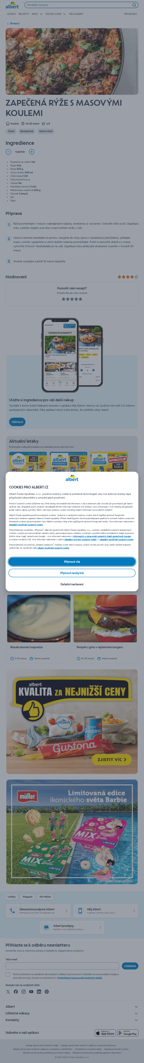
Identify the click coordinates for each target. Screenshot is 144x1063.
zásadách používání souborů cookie (26, 524)
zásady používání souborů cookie (53, 548)
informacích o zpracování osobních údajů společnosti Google (102, 536)
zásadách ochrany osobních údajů (80, 539)
